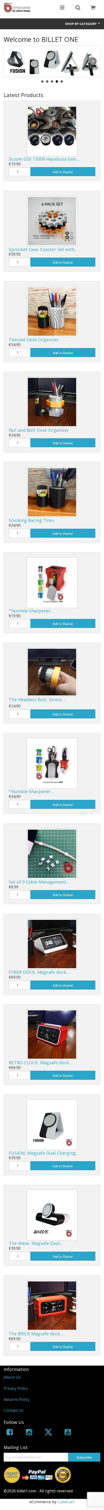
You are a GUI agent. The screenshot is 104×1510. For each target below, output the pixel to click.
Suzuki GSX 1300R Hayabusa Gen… (44, 159)
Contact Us (13, 1410)
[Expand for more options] (62, 8)
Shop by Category (81, 24)
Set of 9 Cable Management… (39, 882)
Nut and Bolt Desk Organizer (39, 430)
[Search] (77, 8)
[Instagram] (29, 1433)
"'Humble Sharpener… (31, 611)
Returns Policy (17, 1399)
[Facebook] (9, 1433)
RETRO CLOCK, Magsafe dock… (40, 1062)
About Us (12, 1377)
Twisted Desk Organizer (34, 339)
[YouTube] (67, 1433)
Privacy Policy (16, 1388)
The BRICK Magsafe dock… (36, 1334)
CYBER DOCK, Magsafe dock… (39, 972)
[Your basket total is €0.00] (92, 8)
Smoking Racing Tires (31, 520)
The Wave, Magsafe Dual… (36, 1243)
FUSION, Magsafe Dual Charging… (44, 1153)
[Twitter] (48, 1433)
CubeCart (65, 1501)
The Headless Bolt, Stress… (37, 699)
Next (93, 61)
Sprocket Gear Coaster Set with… (43, 249)
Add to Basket (63, 172)
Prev (11, 61)
